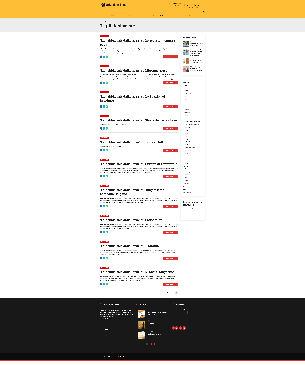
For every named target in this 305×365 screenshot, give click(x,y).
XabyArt (118, 356)
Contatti (187, 15)
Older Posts (170, 293)
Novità (184, 186)
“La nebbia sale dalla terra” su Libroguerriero (133, 70)
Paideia (187, 157)
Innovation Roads (189, 150)
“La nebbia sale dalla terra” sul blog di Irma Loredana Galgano (132, 192)
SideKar (187, 109)
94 (157, 344)
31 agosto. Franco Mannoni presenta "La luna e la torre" (196, 60)
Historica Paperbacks (190, 147)
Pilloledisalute (188, 118)
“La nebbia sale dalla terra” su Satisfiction (131, 220)
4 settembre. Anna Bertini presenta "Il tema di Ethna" (196, 43)
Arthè (186, 136)
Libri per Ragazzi (188, 172)
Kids (186, 174)
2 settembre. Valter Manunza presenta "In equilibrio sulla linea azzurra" (196, 52)
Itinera (186, 144)
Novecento (187, 180)
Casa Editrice (112, 15)
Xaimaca (187, 106)
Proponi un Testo (177, 15)
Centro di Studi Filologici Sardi (192, 124)
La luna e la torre (154, 334)
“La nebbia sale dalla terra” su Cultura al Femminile (138, 164)
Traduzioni (186, 183)
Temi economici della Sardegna (192, 121)
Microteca (187, 99)
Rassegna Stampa (152, 15)
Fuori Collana (187, 112)
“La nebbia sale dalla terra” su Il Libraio (129, 246)
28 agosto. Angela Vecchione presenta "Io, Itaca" (196, 68)
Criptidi (151, 323)
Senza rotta (188, 93)
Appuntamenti (138, 15)
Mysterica (187, 153)
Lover (186, 90)
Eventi (186, 133)
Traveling (187, 168)
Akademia (187, 160)
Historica (187, 127)
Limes (186, 163)
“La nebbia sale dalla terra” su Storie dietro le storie (138, 120)
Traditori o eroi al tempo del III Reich (157, 314)
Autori (129, 15)
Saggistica (186, 115)
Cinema (185, 177)
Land (186, 96)
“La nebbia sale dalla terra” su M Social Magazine (137, 272)
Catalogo (121, 15)
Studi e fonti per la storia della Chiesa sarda (192, 140)
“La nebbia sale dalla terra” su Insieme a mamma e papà (137, 42)
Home (103, 15)
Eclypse (187, 103)
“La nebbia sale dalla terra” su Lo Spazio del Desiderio (132, 98)
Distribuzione (164, 15)
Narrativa (186, 88)
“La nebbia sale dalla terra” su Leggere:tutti (132, 142)
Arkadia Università (189, 130)
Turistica (186, 166)
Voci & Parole (186, 82)
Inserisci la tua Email (189, 209)
